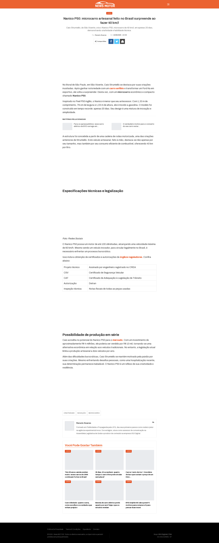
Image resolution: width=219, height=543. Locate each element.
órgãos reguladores (131, 257)
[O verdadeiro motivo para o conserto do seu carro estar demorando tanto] (116, 126)
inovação (81, 413)
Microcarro (94, 413)
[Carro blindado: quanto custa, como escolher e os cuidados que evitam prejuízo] (79, 490)
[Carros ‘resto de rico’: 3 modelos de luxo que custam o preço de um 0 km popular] (140, 460)
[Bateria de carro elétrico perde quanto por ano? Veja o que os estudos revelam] (109, 490)
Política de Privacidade (55, 529)
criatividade (69, 413)
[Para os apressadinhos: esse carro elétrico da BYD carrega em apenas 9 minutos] (67, 126)
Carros (109, 13)
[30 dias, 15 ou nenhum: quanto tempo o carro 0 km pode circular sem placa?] (109, 460)
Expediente (87, 529)
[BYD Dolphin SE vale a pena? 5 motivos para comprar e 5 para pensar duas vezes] (140, 490)
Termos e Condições (73, 529)
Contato (96, 529)
